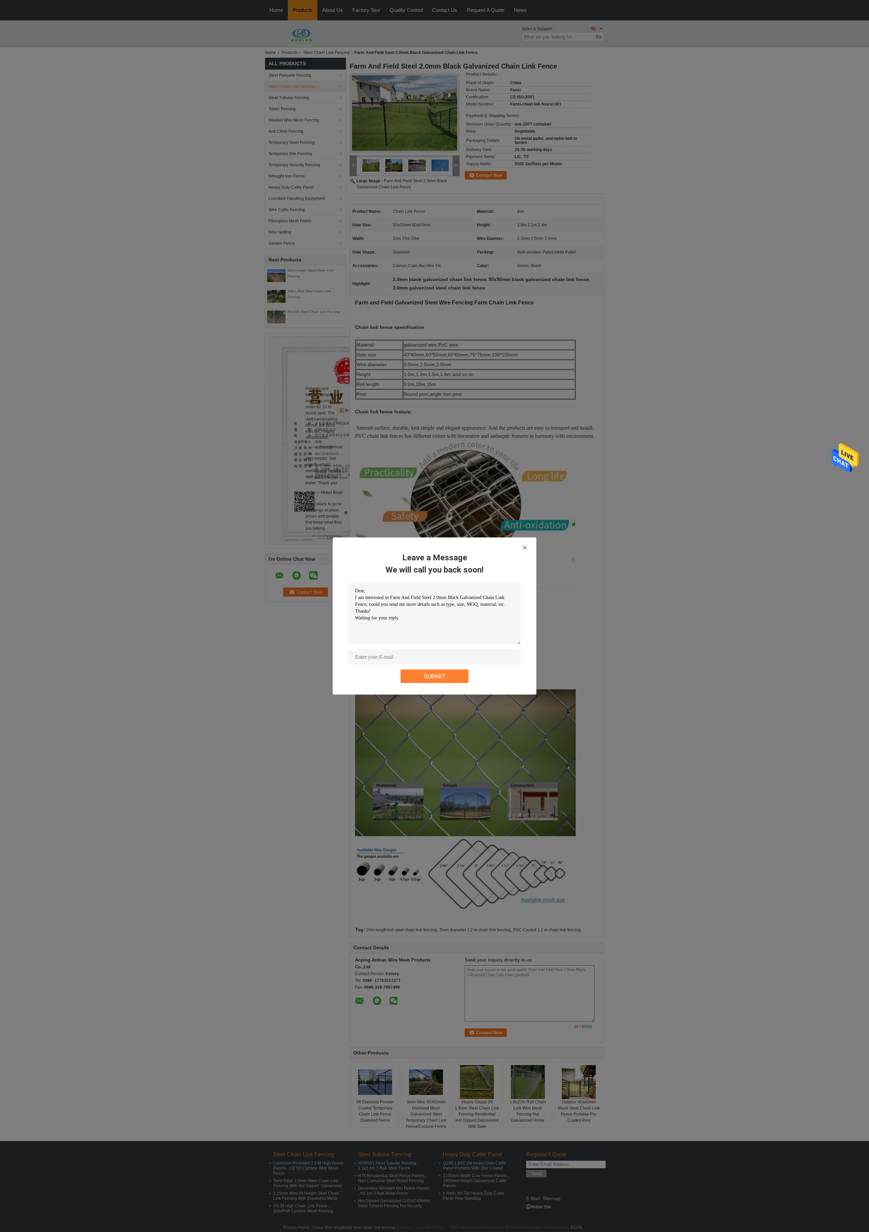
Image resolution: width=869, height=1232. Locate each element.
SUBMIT (435, 676)
